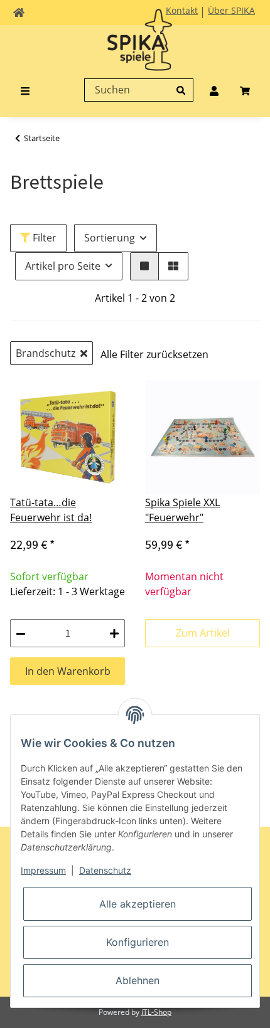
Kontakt (182, 10)
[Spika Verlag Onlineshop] (135, 50)
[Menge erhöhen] (114, 633)
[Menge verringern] (21, 633)
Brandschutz (45, 353)
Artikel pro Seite (62, 266)
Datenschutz (105, 870)
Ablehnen (137, 980)
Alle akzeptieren (137, 904)
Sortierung (109, 238)
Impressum (43, 870)
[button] (144, 266)
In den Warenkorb (68, 671)
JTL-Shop (156, 1012)
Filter (43, 238)
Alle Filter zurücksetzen (154, 354)
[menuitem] (214, 89)
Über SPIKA (231, 10)
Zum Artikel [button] (203, 633)
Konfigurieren (137, 942)
